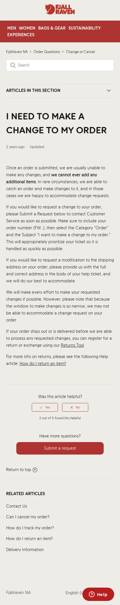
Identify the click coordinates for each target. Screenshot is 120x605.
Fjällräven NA (17, 52)
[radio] (45, 407)
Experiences (20, 34)
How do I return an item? (29, 538)
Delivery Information (25, 549)
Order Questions (46, 52)
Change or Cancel (80, 52)
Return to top (18, 469)
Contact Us (16, 506)
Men (11, 28)
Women (27, 28)
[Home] (60, 17)
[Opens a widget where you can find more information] (98, 595)
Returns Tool (72, 345)
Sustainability (84, 28)
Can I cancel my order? (28, 516)
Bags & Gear (52, 28)
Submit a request (60, 448)
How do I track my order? (30, 527)
